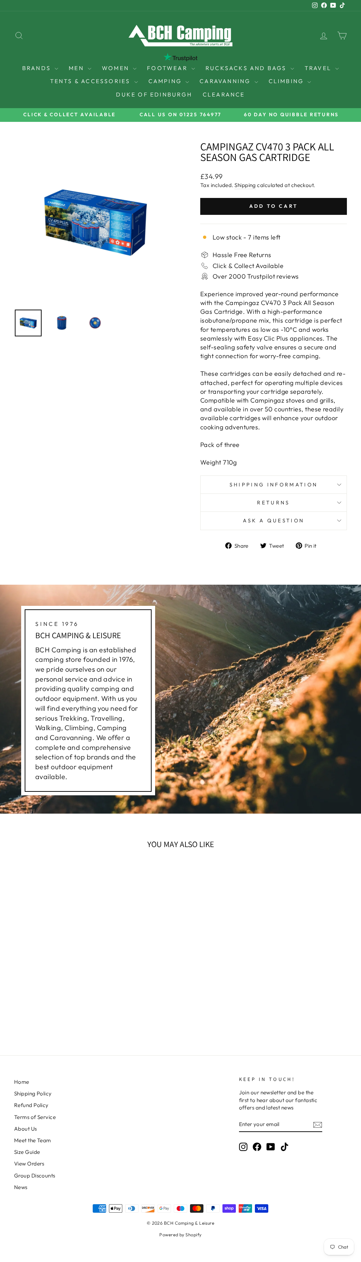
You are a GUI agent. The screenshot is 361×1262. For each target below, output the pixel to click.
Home (21, 1081)
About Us (25, 1128)
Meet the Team (32, 1140)
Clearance (224, 94)
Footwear (168, 68)
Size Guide (27, 1152)
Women (116, 68)
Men (77, 68)
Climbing (287, 81)
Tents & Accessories (91, 81)
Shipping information (274, 484)
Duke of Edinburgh (154, 94)
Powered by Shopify (180, 1234)
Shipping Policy (33, 1093)
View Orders (29, 1163)
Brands (37, 68)
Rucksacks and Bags (247, 68)
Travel (319, 68)
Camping (166, 81)
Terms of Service (35, 1117)
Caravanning (226, 81)
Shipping (245, 185)
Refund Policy (31, 1105)
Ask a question (273, 520)
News (20, 1187)
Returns (273, 502)
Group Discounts (34, 1175)
